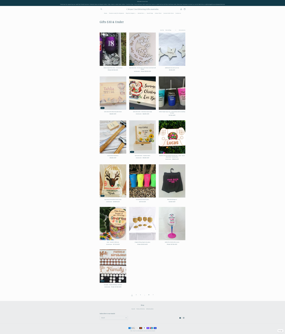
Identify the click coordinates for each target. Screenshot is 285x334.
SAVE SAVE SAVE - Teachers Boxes (142, 155)
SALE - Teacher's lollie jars (113, 242)
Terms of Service (140, 308)
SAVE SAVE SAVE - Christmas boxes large (142, 111)
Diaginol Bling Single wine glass (142, 242)
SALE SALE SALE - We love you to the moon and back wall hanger (142, 68)
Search (133, 308)
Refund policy (149, 308)
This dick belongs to (172, 199)
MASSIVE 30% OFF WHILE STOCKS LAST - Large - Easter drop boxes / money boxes (172, 156)
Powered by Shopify (151, 330)
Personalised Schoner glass (142, 199)
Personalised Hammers (112, 155)
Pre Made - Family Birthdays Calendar (113, 284)
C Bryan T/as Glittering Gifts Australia (140, 330)
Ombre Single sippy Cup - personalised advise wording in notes (172, 112)
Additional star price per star (172, 67)
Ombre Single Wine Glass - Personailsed (113, 67)
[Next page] (153, 294)
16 (148, 294)
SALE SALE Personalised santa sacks (112, 199)
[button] (101, 9)
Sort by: (162, 30)
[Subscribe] (126, 318)
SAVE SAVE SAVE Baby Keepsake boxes (113, 111)
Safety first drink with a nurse (172, 242)
